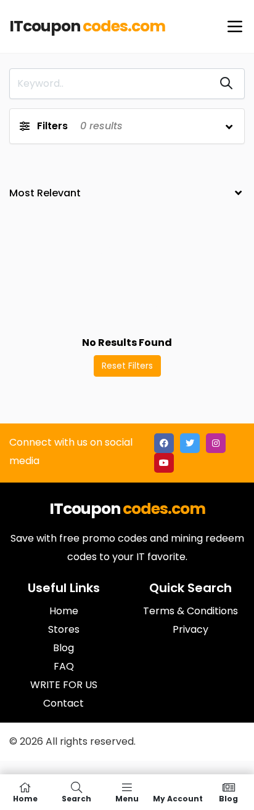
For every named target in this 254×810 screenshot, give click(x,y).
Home (25, 798)
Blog (228, 798)
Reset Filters (127, 365)
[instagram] (216, 443)
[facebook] (164, 443)
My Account (178, 798)
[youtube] (164, 463)
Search (76, 798)
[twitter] (190, 443)
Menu (127, 798)
